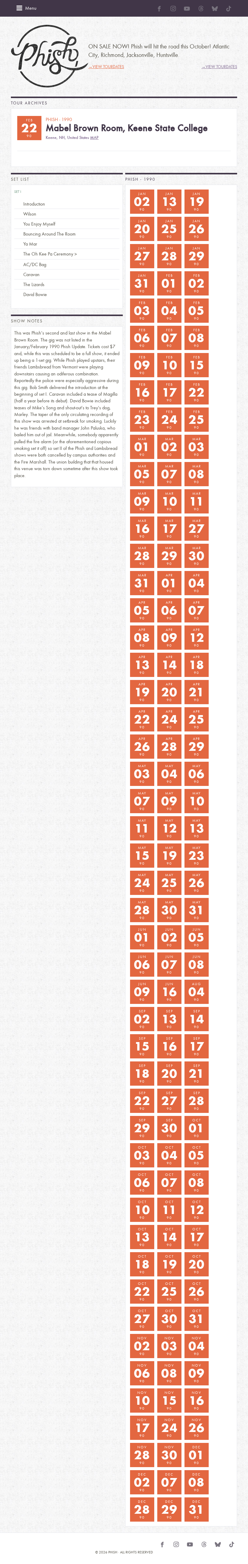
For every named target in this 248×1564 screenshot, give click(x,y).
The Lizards (33, 284)
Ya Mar (30, 244)
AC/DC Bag (34, 264)
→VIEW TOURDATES (106, 66)
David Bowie (35, 294)
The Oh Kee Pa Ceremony (48, 254)
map (94, 137)
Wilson (29, 214)
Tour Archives (29, 103)
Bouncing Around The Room (49, 234)
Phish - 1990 (140, 179)
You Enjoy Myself (39, 224)
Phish (49, 56)
